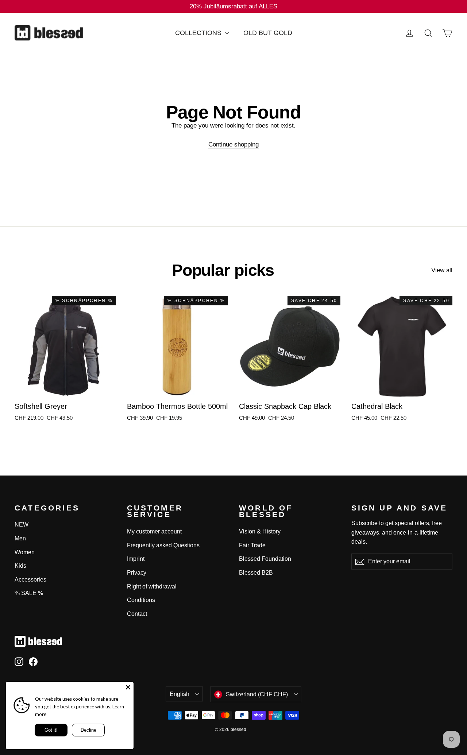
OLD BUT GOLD (267, 32)
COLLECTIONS (199, 32)
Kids (20, 566)
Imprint (135, 559)
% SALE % (29, 593)
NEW (21, 524)
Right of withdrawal (152, 586)
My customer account (154, 531)
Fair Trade (252, 545)
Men (20, 538)
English (179, 694)
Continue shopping (233, 144)
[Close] (128, 687)
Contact (137, 614)
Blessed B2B (256, 573)
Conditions (141, 600)
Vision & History (260, 531)
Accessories (30, 579)
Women (25, 552)
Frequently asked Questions (163, 545)
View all (441, 270)
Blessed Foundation (265, 559)
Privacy (136, 573)
